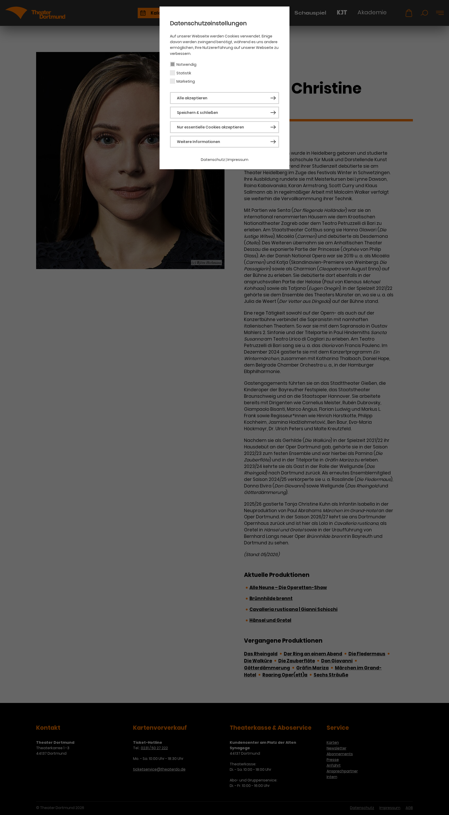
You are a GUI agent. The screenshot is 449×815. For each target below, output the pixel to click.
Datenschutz (213, 159)
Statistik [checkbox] (183, 73)
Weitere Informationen (198, 141)
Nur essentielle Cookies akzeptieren (210, 127)
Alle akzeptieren (192, 98)
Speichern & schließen (197, 112)
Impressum (237, 159)
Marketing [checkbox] (185, 81)
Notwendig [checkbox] (186, 64)
